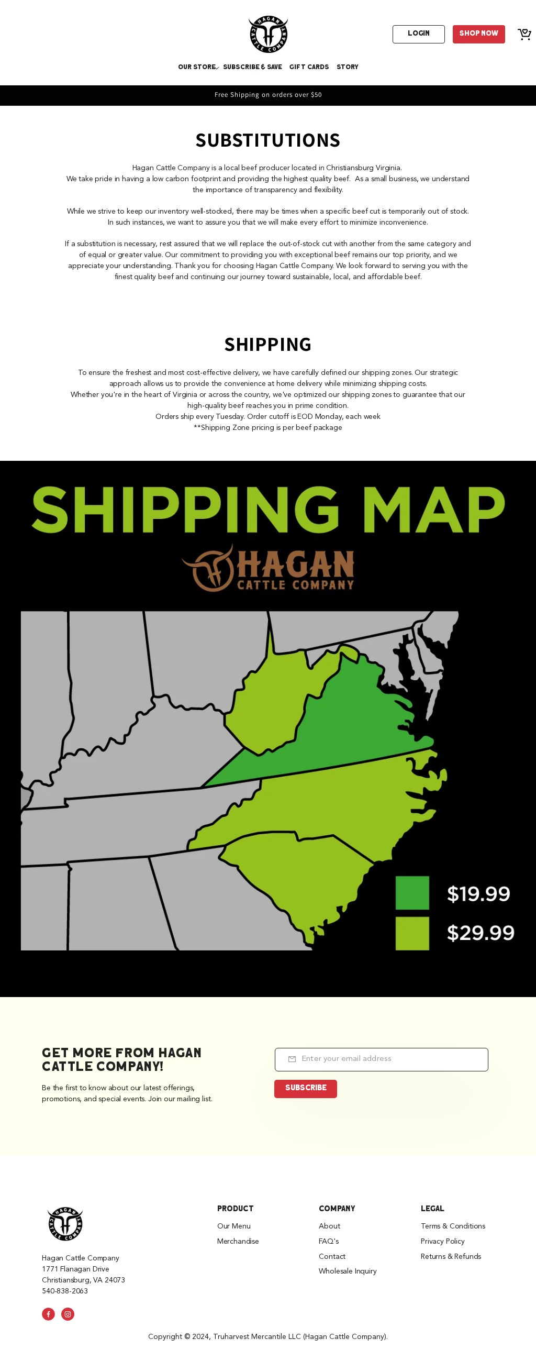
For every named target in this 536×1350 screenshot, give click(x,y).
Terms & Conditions (453, 1226)
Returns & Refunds (451, 1256)
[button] (196, 67)
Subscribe (306, 1088)
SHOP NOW (479, 33)
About (329, 1226)
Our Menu (234, 1226)
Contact (332, 1256)
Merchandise (238, 1241)
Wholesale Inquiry (347, 1271)
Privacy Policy (443, 1241)
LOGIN (419, 33)
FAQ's (328, 1241)
